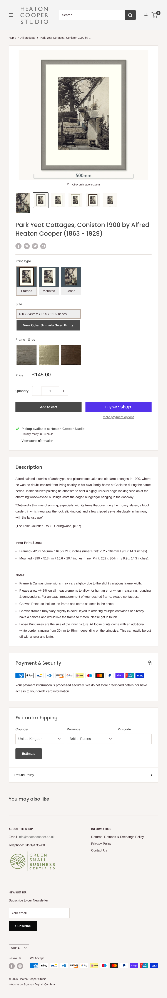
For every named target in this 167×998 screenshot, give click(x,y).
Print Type (23, 261)
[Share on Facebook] (18, 246)
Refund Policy (24, 775)
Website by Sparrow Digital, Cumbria (32, 984)
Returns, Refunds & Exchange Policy (117, 837)
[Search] (130, 15)
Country (21, 729)
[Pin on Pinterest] (27, 246)
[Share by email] (43, 246)
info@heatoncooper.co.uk (36, 837)
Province (73, 729)
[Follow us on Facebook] (12, 966)
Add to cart (48, 407)
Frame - (25, 339)
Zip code (124, 729)
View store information (37, 440)
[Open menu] (11, 15)
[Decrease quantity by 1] (37, 391)
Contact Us (99, 850)
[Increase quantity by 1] (63, 391)
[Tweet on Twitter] (35, 246)
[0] (154, 15)
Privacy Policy (101, 843)
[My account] (146, 15)
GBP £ (15, 947)
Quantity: (22, 391)
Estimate (28, 753)
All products (27, 37)
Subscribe (23, 926)
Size (18, 304)
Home (12, 37)
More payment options (118, 417)
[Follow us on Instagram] (20, 966)
